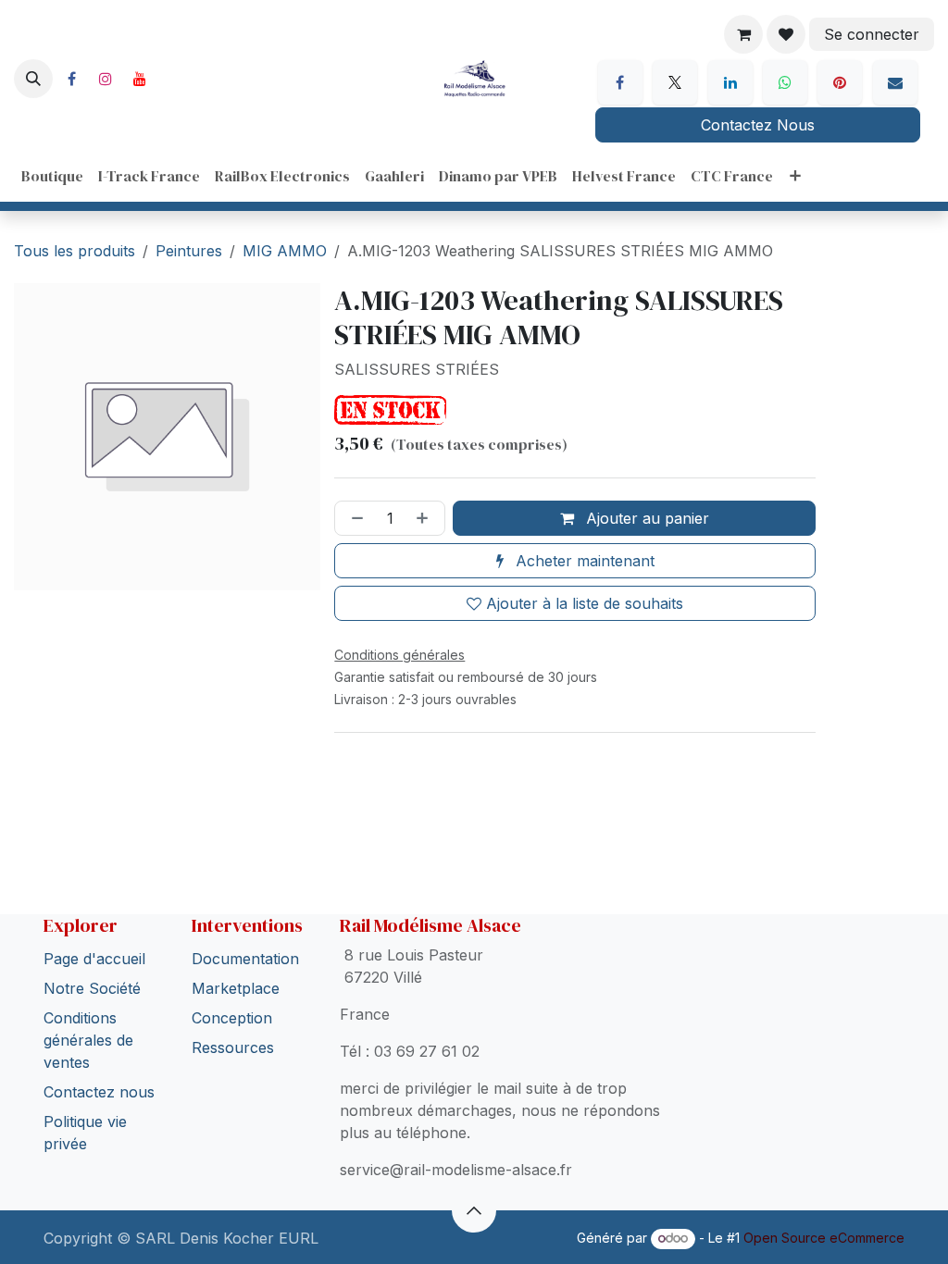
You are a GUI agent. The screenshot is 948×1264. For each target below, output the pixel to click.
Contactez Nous (758, 125)
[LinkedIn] (730, 82)
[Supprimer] (353, 518)
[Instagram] (105, 78)
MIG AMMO (285, 251)
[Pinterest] (839, 82)
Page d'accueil (94, 921)
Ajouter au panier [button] (645, 518)
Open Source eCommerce (823, 1237)
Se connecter (871, 34)
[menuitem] (52, 175)
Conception (232, 981)
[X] (675, 82)
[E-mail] (895, 82)
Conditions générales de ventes (88, 1003)
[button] (33, 78)
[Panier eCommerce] (743, 34)
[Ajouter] (425, 518)
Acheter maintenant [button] (583, 560)
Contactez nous (99, 1055)
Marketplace (236, 951)
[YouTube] (140, 78)
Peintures (189, 251)
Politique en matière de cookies (152, 1223)
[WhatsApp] (785, 82)
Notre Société (92, 951)
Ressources (233, 1010)
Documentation (245, 921)
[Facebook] (71, 78)
